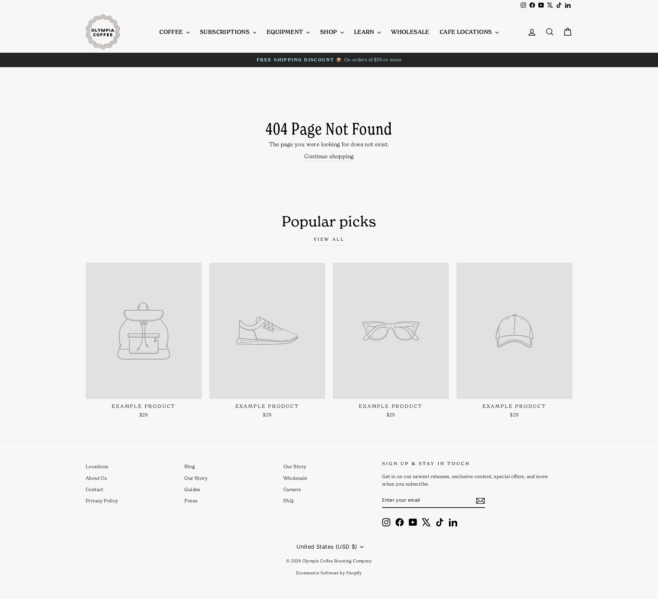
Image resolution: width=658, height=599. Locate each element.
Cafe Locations (467, 31)
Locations (97, 466)
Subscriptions (225, 31)
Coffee (171, 31)
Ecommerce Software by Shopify (329, 572)
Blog (189, 466)
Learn (365, 31)
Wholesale (410, 31)
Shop (329, 31)
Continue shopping (329, 156)
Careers (292, 489)
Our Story (195, 478)
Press (190, 500)
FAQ (288, 500)
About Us (96, 478)
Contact (94, 489)
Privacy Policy (102, 500)
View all (329, 239)
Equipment (286, 31)
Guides (192, 489)
